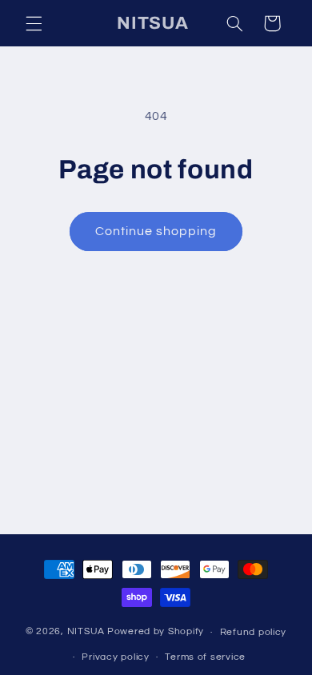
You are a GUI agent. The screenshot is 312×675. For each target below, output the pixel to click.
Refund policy (253, 632)
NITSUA (86, 632)
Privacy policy (115, 657)
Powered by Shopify (155, 632)
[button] (33, 23)
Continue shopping (156, 231)
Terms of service (205, 657)
